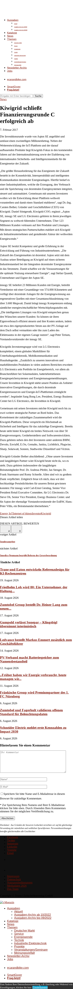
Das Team (12, 888)
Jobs (9, 70)
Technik (16, 52)
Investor (36, 513)
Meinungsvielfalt (17, 65)
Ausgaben (12, 20)
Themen (11, 39)
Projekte (16, 58)
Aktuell (15, 23)
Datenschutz (14, 879)
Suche (38, 96)
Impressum (13, 876)
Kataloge (12, 32)
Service (16, 45)
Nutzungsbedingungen (19, 882)
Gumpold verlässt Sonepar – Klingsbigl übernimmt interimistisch (28, 624)
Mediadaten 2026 (17, 885)
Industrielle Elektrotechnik (20, 55)
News (10, 35)
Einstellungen (40, 987)
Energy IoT (6, 513)
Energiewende (17, 49)
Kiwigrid (46, 513)
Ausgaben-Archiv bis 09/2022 (20, 30)
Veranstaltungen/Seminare (20, 61)
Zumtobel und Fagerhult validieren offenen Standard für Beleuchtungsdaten (31, 712)
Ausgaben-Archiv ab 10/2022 (20, 26)
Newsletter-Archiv (17, 67)
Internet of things (22, 513)
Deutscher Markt (18, 42)
